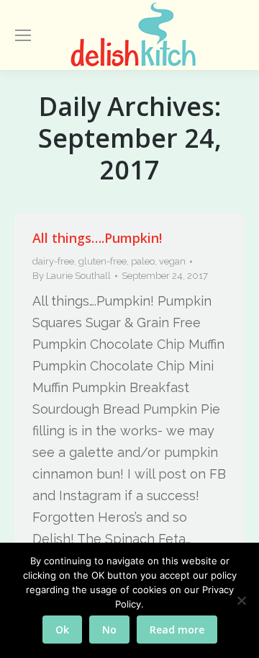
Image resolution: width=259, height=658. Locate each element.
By (71, 275)
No (109, 629)
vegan (172, 261)
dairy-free (53, 261)
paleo (143, 261)
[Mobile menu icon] (23, 35)
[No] (241, 600)
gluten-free (102, 261)
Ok (62, 629)
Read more (177, 629)
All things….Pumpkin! (97, 237)
